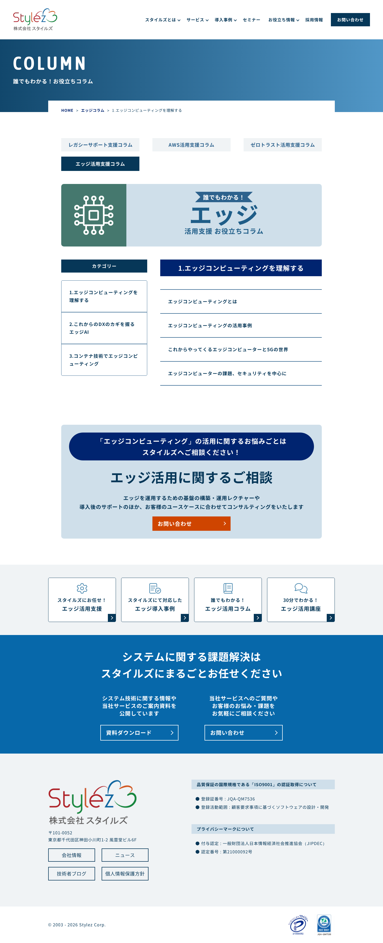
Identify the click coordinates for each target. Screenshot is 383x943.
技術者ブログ (72, 873)
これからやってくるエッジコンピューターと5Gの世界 (228, 349)
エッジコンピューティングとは (202, 301)
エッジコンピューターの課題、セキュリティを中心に (227, 373)
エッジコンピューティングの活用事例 (210, 325)
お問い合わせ (350, 19)
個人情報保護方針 (125, 873)
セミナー (252, 19)
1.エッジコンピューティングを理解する (103, 296)
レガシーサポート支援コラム (100, 144)
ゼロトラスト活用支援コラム (283, 144)
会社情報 (72, 855)
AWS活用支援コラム (191, 144)
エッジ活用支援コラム (100, 163)
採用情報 (314, 19)
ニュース (125, 855)
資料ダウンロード (129, 732)
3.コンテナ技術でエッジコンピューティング (103, 360)
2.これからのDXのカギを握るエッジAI (102, 328)
